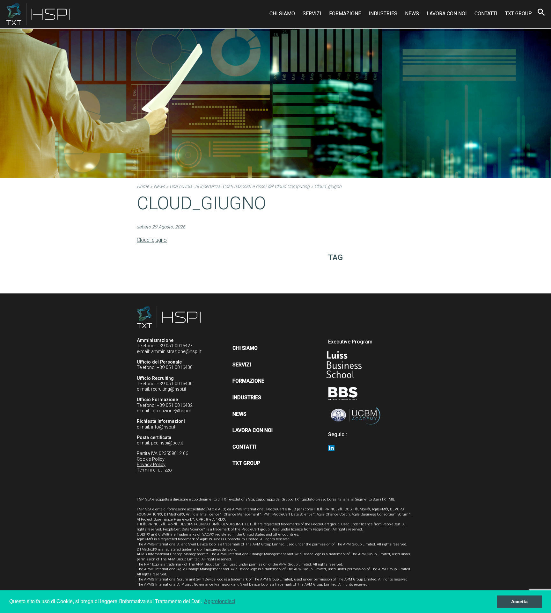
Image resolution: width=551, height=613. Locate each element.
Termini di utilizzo (154, 470)
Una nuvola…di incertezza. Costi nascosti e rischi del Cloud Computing (240, 186)
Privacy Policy (151, 464)
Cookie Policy (151, 459)
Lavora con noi (447, 14)
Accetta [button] (519, 601)
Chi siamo (282, 14)
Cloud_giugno (152, 240)
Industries (383, 14)
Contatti (485, 14)
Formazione (345, 14)
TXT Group (518, 14)
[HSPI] (38, 14)
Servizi (312, 14)
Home (143, 186)
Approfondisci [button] (219, 601)
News (412, 14)
